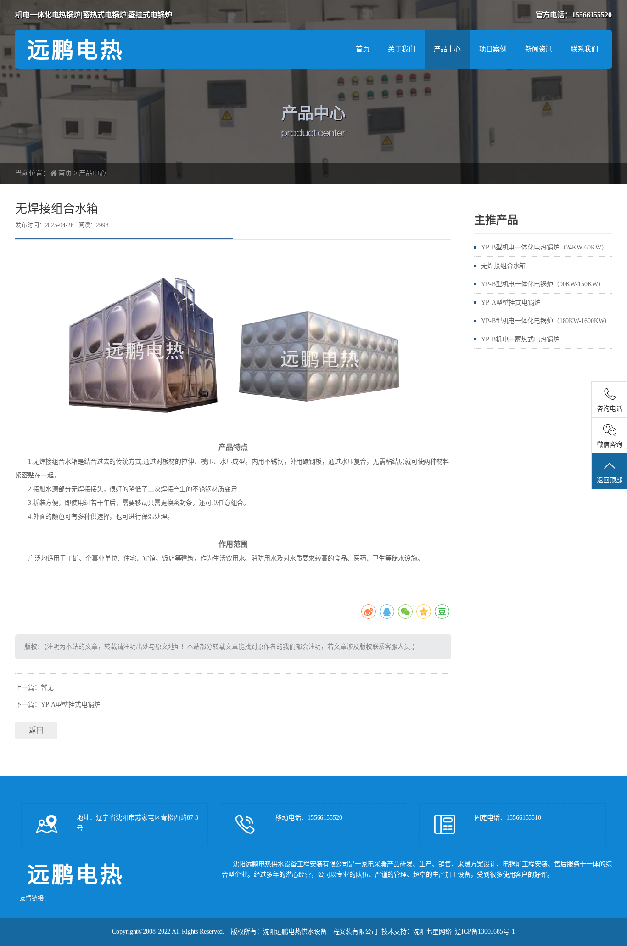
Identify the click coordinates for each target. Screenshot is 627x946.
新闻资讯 (539, 49)
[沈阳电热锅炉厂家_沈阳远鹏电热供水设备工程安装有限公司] (107, 48)
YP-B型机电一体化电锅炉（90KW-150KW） (543, 284)
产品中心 (447, 49)
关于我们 (401, 49)
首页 (362, 49)
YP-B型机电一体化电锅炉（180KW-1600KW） (545, 320)
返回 (36, 730)
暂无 (47, 687)
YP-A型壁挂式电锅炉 (71, 704)
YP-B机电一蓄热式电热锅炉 (520, 339)
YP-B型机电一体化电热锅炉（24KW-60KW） (544, 247)
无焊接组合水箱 (503, 265)
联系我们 (584, 49)
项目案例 (493, 49)
